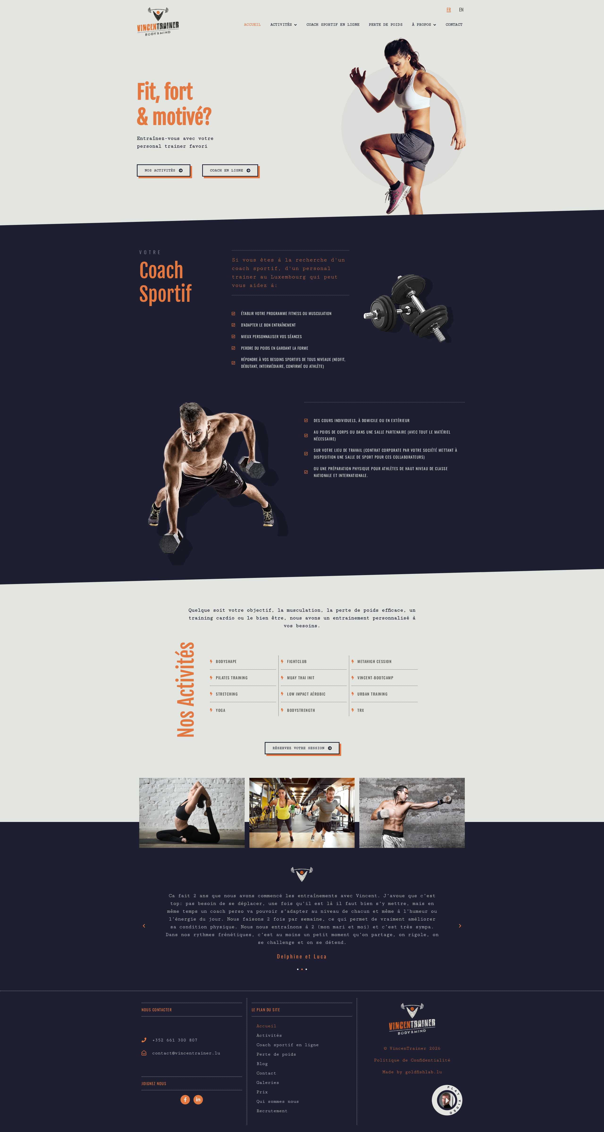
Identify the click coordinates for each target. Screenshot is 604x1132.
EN (461, 9)
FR (449, 9)
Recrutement (272, 1110)
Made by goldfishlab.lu (412, 1071)
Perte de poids (386, 24)
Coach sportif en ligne (332, 24)
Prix (262, 1092)
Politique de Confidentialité (412, 1060)
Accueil (252, 24)
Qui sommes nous (277, 1101)
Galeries (267, 1082)
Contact (454, 24)
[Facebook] (185, 1099)
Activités (281, 24)
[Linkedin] (198, 1099)
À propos (421, 24)
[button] (144, 926)
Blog (262, 1063)
